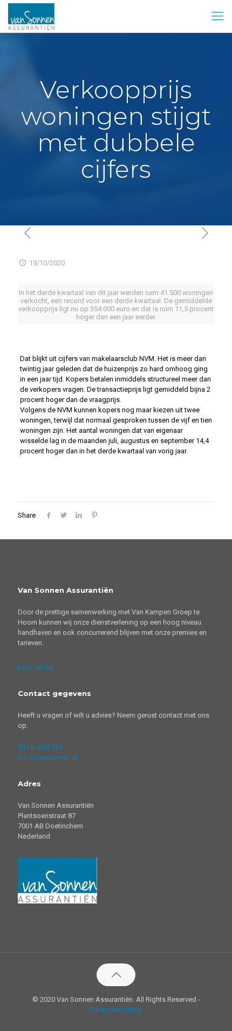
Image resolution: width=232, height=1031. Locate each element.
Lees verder (36, 667)
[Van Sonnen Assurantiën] (31, 16)
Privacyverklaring (116, 1010)
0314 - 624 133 (40, 747)
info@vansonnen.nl (48, 757)
